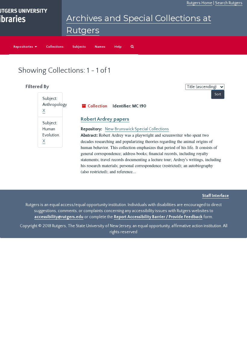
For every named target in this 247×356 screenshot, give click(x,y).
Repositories (24, 47)
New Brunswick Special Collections (137, 129)
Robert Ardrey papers (105, 119)
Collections (55, 47)
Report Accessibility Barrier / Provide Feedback (158, 217)
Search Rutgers (228, 3)
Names (100, 47)
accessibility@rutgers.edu (58, 217)
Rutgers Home (199, 3)
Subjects (79, 47)
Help (118, 47)
